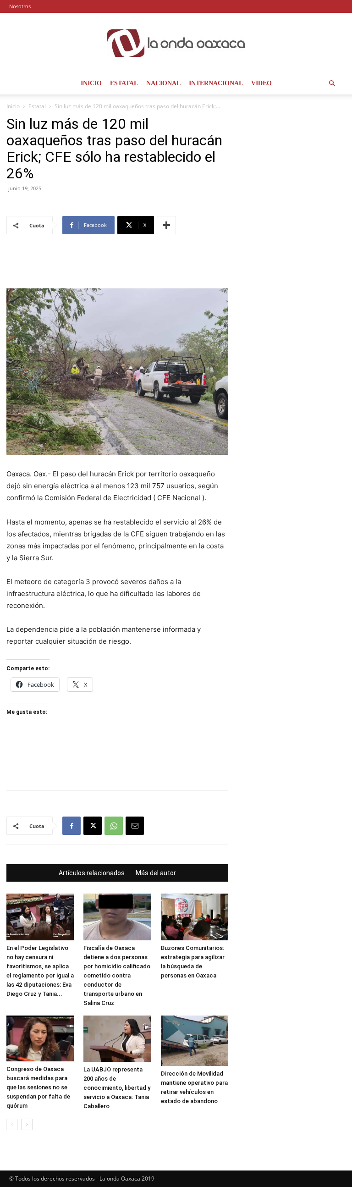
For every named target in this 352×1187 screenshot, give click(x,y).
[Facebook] (71, 826)
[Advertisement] (117, 265)
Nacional (163, 83)
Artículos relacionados (92, 873)
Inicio (91, 83)
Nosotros (20, 6)
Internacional (216, 83)
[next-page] (27, 1124)
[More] (166, 225)
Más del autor (156, 873)
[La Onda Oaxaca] (176, 43)
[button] (332, 83)
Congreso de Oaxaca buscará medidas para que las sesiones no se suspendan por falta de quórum (38, 1087)
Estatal (124, 83)
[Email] (135, 826)
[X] (92, 826)
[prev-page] (12, 1124)
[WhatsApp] (113, 826)
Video (261, 83)
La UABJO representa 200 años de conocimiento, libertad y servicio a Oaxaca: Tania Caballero (116, 1088)
